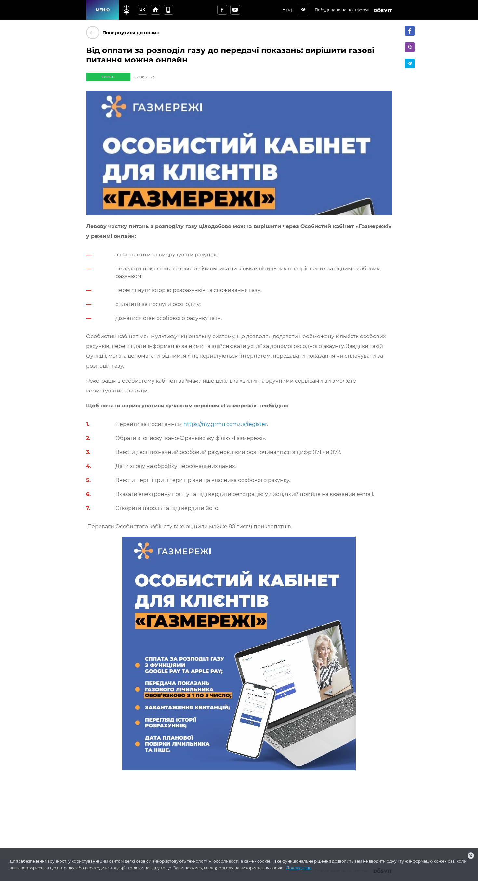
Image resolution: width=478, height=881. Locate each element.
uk (142, 9)
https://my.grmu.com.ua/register (225, 424)
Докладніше (298, 867)
